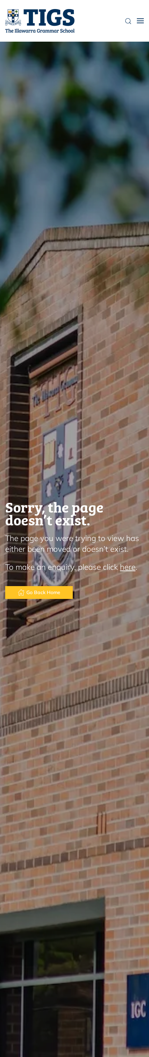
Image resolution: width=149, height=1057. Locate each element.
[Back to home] (39, 21)
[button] (140, 21)
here (127, 567)
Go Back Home (43, 592)
